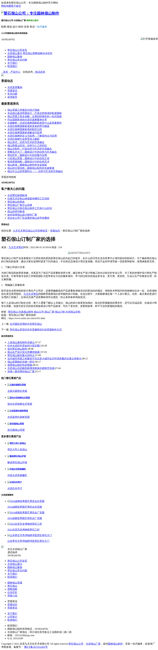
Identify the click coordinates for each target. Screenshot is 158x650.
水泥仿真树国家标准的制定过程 (24, 129)
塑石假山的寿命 (16, 201)
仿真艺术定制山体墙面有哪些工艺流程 (28, 198)
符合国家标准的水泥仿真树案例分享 (27, 119)
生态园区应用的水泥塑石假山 (26, 324)
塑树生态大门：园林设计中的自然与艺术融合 (32, 152)
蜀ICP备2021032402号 (36, 647)
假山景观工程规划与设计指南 (23, 110)
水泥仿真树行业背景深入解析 (23, 139)
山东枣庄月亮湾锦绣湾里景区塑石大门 (28, 541)
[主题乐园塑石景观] (16, 385)
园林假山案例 (14, 56)
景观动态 (55, 230)
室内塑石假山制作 (17, 349)
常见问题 (12, 93)
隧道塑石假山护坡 (17, 462)
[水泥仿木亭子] (14, 482)
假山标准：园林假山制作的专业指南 (27, 165)
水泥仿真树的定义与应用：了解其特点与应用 (32, 135)
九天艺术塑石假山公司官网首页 (30, 230)
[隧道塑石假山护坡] (16, 456)
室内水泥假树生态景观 (19, 404)
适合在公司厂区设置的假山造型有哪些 (28, 218)
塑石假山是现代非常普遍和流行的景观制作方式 (36, 329)
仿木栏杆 (47, 53)
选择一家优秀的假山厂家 (21, 371)
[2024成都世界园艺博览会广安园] (25, 512)
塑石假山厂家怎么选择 (19, 205)
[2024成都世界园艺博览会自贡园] (25, 501)
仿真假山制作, (26, 311)
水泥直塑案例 (14, 87)
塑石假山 (28, 53)
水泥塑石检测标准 (17, 195)
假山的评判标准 (16, 211)
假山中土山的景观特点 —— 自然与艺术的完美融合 (35, 171)
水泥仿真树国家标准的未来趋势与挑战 (28, 126)
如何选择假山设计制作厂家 (22, 214)
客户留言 (16, 6)
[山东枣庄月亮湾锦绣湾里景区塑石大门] (29, 535)
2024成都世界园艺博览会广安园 (24, 518)
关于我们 (12, 63)
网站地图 (6, 6)
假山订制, (60, 311)
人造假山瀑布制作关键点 (21, 342)
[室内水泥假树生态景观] (18, 397)
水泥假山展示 (14, 53)
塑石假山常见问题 (17, 59)
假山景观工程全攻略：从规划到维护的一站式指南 (34, 116)
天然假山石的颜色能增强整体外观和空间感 (31, 368)
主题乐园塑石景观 (17, 391)
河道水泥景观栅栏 (17, 475)
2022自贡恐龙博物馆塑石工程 (23, 529)
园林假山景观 (14, 582)
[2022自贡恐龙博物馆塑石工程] (24, 524)
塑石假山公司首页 (17, 50)
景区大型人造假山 (17, 449)
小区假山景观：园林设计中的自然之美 (28, 158)
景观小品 (12, 595)
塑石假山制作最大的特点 (21, 355)
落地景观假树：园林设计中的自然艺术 (28, 161)
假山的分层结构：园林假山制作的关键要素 (30, 168)
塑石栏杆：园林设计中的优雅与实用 (27, 155)
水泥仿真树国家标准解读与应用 (24, 132)
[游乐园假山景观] (15, 423)
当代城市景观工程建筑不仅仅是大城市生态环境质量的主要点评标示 (44, 358)
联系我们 (12, 66)
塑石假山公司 (76, 643)
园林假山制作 (115, 643)
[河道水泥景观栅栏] (16, 469)
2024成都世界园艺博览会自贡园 (24, 507)
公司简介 (12, 616)
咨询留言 (12, 97)
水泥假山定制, (73, 311)
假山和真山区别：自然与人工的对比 (27, 145)
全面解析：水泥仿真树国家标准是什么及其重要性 (34, 123)
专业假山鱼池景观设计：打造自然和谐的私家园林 (34, 113)
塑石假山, (13, 311)
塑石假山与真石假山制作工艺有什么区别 (29, 208)
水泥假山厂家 (93, 643)
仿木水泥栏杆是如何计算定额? (24, 345)
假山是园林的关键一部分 (21, 361)
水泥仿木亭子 (14, 488)
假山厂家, (49, 311)
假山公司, (39, 311)
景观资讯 (12, 90)
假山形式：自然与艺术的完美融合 (25, 142)
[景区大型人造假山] (16, 443)
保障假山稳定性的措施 (20, 365)
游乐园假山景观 (16, 430)
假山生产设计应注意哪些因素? (24, 352)
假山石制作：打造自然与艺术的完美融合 (29, 148)
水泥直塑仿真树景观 (18, 417)
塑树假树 (38, 53)
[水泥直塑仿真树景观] (17, 411)
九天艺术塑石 (16, 247)
